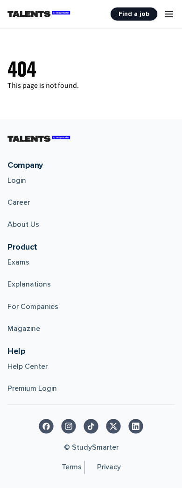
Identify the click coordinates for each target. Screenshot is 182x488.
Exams (18, 262)
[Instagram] (68, 426)
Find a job (134, 14)
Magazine (23, 328)
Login (16, 180)
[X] (113, 426)
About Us (23, 224)
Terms (72, 467)
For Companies (32, 306)
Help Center (27, 366)
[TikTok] (91, 426)
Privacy (109, 467)
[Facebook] (46, 426)
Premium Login (32, 388)
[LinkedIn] (135, 426)
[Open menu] (169, 14)
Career (18, 202)
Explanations (29, 284)
